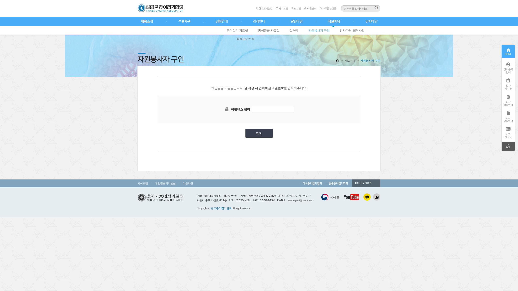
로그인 (297, 8)
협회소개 (147, 21)
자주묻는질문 (329, 8)
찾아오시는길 (265, 8)
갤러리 (293, 30)
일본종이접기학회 (338, 183)
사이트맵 (283, 8)
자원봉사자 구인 (319, 30)
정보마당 (334, 21)
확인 (259, 133)
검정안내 (259, 21)
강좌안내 (221, 21)
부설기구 (184, 21)
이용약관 (188, 183)
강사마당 (371, 21)
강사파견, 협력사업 (352, 30)
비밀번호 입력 (240, 109)
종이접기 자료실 (237, 30)
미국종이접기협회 (312, 183)
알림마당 (296, 21)
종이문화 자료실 (268, 30)
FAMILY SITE (363, 183)
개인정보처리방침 (165, 183)
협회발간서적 (245, 38)
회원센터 (311, 8)
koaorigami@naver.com (301, 200)
